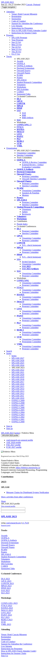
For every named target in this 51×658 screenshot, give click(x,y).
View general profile (8, 506)
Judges (25, 212)
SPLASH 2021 (18, 372)
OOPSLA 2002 (18, 417)
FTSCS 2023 (6, 605)
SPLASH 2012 (18, 393)
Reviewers (26, 214)
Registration (16, 16)
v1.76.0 (25, 523)
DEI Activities (23, 89)
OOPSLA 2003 (18, 415)
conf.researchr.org (13, 523)
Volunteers (21, 85)
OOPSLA (21, 63)
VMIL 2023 (6, 624)
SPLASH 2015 (18, 386)
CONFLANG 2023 (9, 603)
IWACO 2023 (7, 610)
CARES (20, 92)
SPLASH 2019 (18, 377)
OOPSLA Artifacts (24, 66)
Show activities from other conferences (17, 497)
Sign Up (4, 656)
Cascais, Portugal (33, 4)
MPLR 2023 (6, 586)
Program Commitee (30, 202)
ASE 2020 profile (13, 442)
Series (14, 356)
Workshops (21, 87)
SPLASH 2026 (18, 360)
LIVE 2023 (6, 612)
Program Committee (30, 176)
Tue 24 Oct (16, 47)
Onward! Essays (23, 70)
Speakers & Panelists (30, 193)
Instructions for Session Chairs (24, 33)
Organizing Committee (26, 153)
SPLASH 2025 (18, 363)
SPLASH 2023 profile (10, 436)
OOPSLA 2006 (18, 407)
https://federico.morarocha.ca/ (27, 467)
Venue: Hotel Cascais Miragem (24, 14)
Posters (20, 77)
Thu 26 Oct (16, 52)
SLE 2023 (5, 593)
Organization (11, 148)
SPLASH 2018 (18, 379)
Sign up (9, 428)
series (17, 433)
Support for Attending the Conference (27, 23)
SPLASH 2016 (18, 384)
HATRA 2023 (7, 608)
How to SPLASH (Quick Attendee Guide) (29, 30)
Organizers (26, 209)
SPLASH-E (22, 80)
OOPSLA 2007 (18, 405)
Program (9, 35)
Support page (5, 525)
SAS (24, 113)
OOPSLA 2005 (18, 410)
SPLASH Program (19, 37)
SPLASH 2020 (18, 375)
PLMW (20, 75)
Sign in (9, 426)
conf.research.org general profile (19, 440)
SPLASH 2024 (18, 365)
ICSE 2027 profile (13, 447)
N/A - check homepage (31, 245)
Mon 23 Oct (17, 45)
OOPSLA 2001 (18, 419)
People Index (22, 224)
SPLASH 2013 (18, 391)
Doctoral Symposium (25, 68)
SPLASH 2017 (18, 382)
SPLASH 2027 (18, 358)
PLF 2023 (5, 617)
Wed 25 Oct (16, 49)
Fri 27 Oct (16, 54)
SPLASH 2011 (18, 396)
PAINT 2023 (6, 615)
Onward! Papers (23, 73)
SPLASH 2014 (18, 389)
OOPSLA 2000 (18, 422)
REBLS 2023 (6, 620)
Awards (20, 61)
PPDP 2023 (6, 588)
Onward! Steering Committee (34, 179)
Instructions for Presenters (22, 28)
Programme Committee (31, 342)
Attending (10, 12)
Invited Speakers (29, 262)
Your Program (17, 40)
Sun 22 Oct (16, 42)
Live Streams (17, 26)
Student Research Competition (29, 82)
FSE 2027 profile (13, 445)
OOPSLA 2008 (18, 403)
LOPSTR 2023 (7, 583)
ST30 (3, 622)
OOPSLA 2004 (18, 412)
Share (3, 501)
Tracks (9, 56)
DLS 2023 (5, 579)
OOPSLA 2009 (18, 400)
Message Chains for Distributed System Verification (27, 492)
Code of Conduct (19, 21)
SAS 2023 (5, 590)
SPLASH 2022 (18, 370)
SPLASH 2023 (7, 433)
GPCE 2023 (6, 581)
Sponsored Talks (23, 94)
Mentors (25, 195)
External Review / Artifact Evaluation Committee (33, 166)
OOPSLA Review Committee (34, 162)
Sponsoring (16, 19)
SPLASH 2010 (18, 398)
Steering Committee (25, 155)
